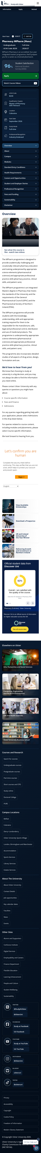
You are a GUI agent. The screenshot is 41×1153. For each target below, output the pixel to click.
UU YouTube (19, 1049)
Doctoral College (9, 796)
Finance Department (10, 963)
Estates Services (9, 869)
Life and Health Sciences (13, 716)
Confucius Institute (10, 944)
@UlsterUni (18, 1014)
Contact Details (9, 891)
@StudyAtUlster (20, 1009)
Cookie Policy (9, 1117)
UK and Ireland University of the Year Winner (23, 536)
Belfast (5, 818)
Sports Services (8, 856)
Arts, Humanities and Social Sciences (17, 667)
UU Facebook (19, 1032)
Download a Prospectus (25, 520)
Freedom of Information (13, 1123)
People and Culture (10, 982)
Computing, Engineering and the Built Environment (14, 692)
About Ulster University (12, 885)
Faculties (7, 910)
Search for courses (11, 759)
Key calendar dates (11, 904)
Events (5, 923)
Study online (7, 790)
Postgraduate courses (11, 771)
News (5, 916)
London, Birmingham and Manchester (18, 844)
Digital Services (8, 950)
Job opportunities (10, 898)
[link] (20, 506)
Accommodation (9, 850)
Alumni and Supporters (11, 938)
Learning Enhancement (11, 976)
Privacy (6, 1098)
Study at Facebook (21, 1026)
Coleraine (6, 824)
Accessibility (8, 1104)
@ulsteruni (18, 1084)
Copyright (7, 1110)
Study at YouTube (21, 1043)
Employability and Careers (12, 957)
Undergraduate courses (11, 764)
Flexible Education (9, 970)
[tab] (20, 145)
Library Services (9, 863)
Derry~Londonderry (10, 831)
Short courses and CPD (11, 784)
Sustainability (8, 995)
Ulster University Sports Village (15, 838)
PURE (6, 803)
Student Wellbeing (9, 989)
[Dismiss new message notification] (38, 1139)
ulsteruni (17, 1073)
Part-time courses (9, 777)
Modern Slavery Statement (14, 1130)
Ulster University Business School (16, 740)
